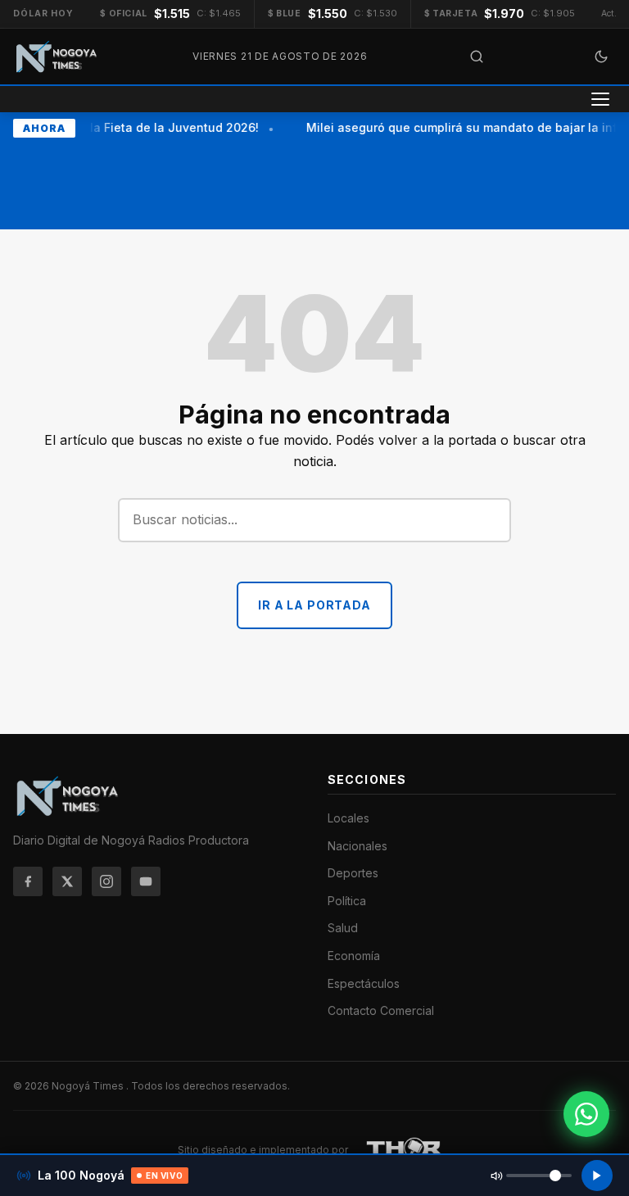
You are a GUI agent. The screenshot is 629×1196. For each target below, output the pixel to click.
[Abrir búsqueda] (476, 56)
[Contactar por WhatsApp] (586, 1114)
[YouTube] (146, 881)
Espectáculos (364, 983)
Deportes (353, 873)
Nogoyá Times (89, 1086)
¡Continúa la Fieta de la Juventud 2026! (143, 127)
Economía (354, 956)
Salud (343, 928)
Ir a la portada (314, 605)
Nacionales (357, 846)
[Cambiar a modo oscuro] (601, 56)
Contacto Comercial (381, 1010)
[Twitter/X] (67, 881)
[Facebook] (28, 881)
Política (347, 901)
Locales (348, 818)
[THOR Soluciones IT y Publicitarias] (404, 1150)
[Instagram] (106, 881)
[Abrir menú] (600, 99)
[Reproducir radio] (597, 1175)
